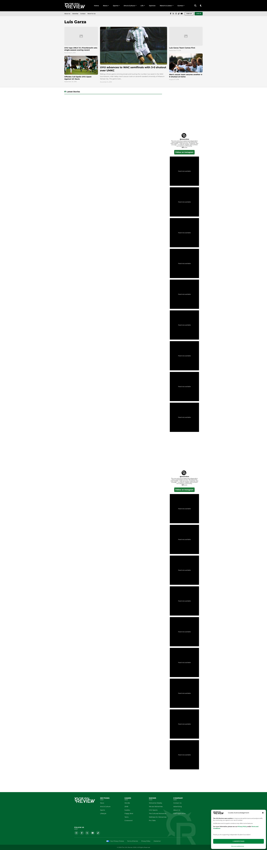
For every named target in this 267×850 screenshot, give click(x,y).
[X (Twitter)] (173, 13)
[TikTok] (178, 13)
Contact (82, 13)
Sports (115, 6)
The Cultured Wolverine (157, 813)
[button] (263, 813)
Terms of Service (132, 841)
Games (180, 6)
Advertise (75, 13)
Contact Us (177, 803)
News (105, 6)
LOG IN (198, 13)
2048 (126, 806)
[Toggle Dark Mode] (201, 5)
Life (142, 6)
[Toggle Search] (195, 6)
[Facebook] (170, 13)
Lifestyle (103, 813)
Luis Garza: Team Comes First (182, 48)
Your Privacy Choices (117, 841)
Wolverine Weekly (155, 803)
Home (96, 6)
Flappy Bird (129, 813)
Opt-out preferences (237, 846)
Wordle (127, 803)
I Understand (238, 841)
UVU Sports (153, 810)
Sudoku (127, 810)
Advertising (177, 806)
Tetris (126, 817)
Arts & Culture (129, 6)
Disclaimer (157, 841)
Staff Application (179, 813)
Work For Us (91, 13)
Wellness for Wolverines (157, 817)
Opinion (152, 6)
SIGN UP (189, 13)
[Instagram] (176, 13)
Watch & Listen (166, 6)
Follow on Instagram (184, 152)
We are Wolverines (156, 806)
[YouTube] (182, 13)
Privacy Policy (145, 841)
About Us (67, 13)
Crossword (128, 820)
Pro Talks (152, 820)
